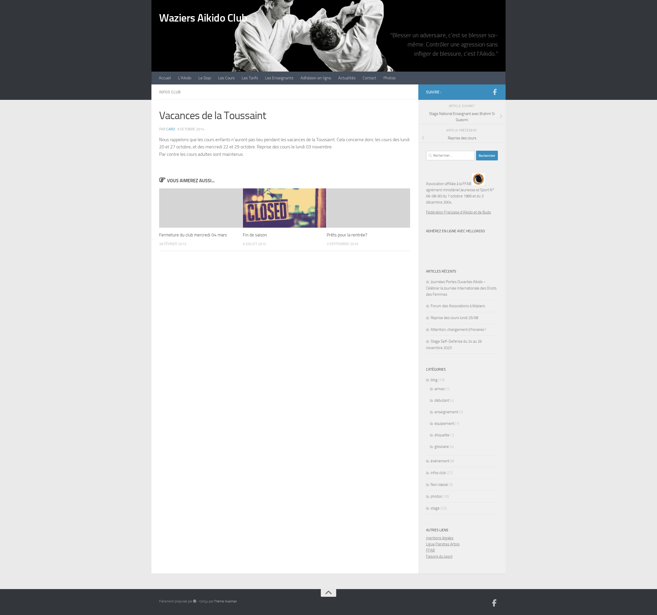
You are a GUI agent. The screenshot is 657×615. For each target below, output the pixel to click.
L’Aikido (184, 77)
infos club (170, 92)
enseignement (446, 412)
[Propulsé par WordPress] (194, 601)
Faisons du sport (439, 556)
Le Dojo (204, 77)
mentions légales (439, 538)
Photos (389, 77)
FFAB (430, 550)
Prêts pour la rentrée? (347, 234)
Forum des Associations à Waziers (458, 306)
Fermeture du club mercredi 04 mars (193, 234)
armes (439, 389)
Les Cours (226, 77)
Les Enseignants (279, 77)
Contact (369, 77)
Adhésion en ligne (316, 77)
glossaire (441, 446)
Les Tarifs (250, 77)
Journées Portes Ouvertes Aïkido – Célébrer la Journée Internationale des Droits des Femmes (461, 288)
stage (435, 508)
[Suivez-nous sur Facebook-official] (495, 92)
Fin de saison (255, 234)
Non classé (439, 484)
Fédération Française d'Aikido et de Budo (458, 212)
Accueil (165, 77)
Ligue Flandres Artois (443, 544)
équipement (444, 423)
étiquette (441, 435)
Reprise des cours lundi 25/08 (454, 317)
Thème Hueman (225, 601)
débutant (441, 400)
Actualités (346, 77)
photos (436, 496)
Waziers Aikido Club (203, 18)
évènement (440, 461)
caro (170, 129)
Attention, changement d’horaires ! (458, 329)
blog (434, 380)
